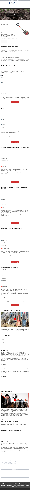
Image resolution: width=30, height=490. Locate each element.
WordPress (21, 488)
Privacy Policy (8, 488)
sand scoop (10, 60)
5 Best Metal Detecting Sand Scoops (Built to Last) (9, 461)
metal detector (6, 23)
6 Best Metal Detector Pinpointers (6, 462)
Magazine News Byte (16, 488)
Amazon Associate (25, 485)
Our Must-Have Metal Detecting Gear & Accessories (9, 463)
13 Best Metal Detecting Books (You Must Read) (8, 460)
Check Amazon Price (15, 142)
